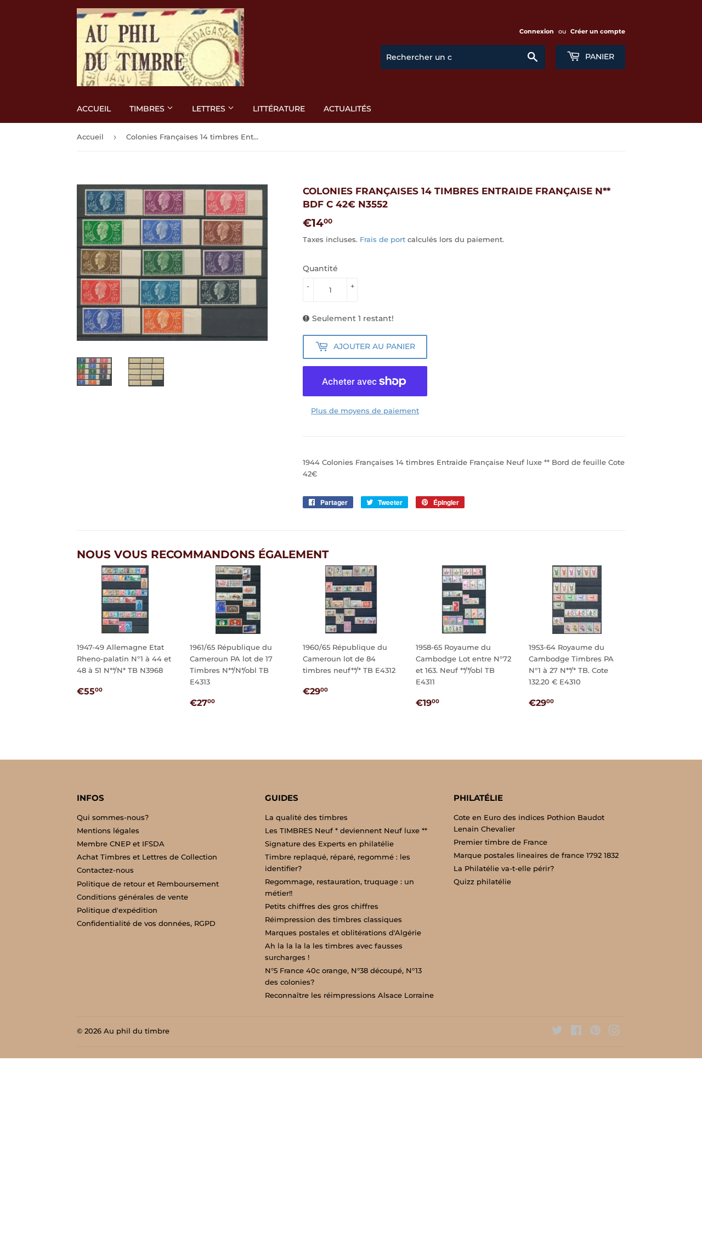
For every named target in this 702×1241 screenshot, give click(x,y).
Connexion (536, 31)
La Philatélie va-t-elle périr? (504, 868)
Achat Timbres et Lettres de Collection (147, 856)
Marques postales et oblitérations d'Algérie (343, 932)
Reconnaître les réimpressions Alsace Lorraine (349, 995)
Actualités (347, 109)
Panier (598, 56)
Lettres (210, 109)
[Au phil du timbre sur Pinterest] (595, 1031)
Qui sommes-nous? (113, 817)
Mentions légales (108, 830)
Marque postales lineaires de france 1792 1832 (536, 855)
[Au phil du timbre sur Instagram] (614, 1031)
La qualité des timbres (306, 817)
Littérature (279, 109)
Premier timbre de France (500, 842)
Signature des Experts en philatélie (329, 843)
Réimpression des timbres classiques (333, 919)
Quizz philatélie (482, 881)
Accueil (94, 109)
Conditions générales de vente (132, 896)
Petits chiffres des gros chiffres (321, 906)
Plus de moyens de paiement (365, 410)
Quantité (320, 268)
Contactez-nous (105, 870)
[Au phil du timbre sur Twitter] (557, 1031)
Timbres (148, 109)
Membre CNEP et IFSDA (121, 843)
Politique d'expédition (117, 910)
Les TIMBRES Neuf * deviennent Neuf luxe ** (346, 830)
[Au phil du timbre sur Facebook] (576, 1031)
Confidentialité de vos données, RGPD (146, 923)
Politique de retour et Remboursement (148, 883)
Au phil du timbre (136, 1030)
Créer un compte (597, 31)
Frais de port (382, 239)
